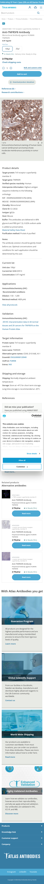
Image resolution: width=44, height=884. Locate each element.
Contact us (10, 700)
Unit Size (5, 44)
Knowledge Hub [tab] (9, 832)
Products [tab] (6, 826)
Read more (10, 757)
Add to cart (22, 74)
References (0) (8, 89)
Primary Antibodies (22, 19)
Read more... (10, 472)
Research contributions (12, 92)
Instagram (11, 872)
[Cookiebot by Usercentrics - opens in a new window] (31, 416)
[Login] (30, 7)
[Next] (41, 142)
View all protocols (9, 305)
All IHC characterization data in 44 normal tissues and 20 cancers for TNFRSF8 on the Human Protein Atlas (20, 325)
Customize (20, 467)
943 (10, 364)
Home (4, 19)
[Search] (38, 12)
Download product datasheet (23, 82)
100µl (7, 49)
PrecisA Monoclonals (36, 19)
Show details (32, 454)
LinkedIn (22, 872)
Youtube (33, 872)
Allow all (22, 460)
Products (10, 19)
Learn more (10, 644)
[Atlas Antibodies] (9, 7)
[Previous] (38, 142)
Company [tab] (6, 844)
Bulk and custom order (33, 68)
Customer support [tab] (10, 838)
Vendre (34, 880)
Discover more (11, 813)
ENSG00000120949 (18, 357)
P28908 (13, 361)
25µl (17, 48)
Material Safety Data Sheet (13, 230)
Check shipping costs (11, 62)
